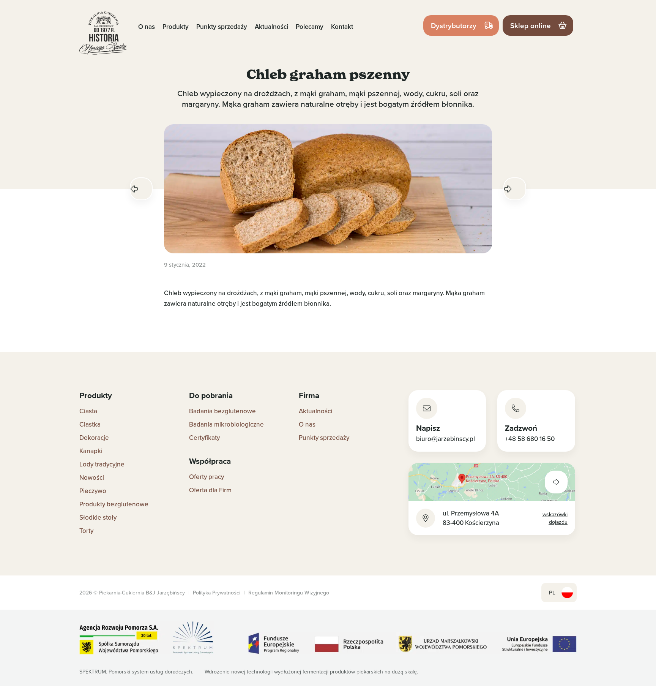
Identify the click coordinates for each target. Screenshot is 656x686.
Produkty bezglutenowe (113, 504)
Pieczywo (92, 490)
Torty (86, 530)
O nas (146, 26)
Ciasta (88, 411)
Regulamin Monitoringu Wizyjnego (288, 592)
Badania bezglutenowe (222, 411)
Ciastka (90, 424)
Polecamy (309, 26)
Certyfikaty (204, 437)
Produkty (175, 26)
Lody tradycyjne (102, 464)
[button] (141, 188)
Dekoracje (94, 437)
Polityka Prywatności (216, 592)
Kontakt (342, 26)
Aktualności (271, 26)
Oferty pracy (206, 476)
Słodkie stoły (98, 517)
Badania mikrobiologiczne (226, 424)
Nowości (91, 477)
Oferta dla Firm (210, 490)
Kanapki (90, 450)
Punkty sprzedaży (221, 26)
